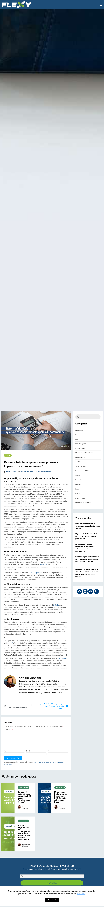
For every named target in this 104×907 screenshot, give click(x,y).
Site (49, 751)
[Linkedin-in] (96, 591)
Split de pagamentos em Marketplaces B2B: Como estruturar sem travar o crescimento (24, 832)
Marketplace (80, 457)
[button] (101, 5)
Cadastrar (52, 882)
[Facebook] (79, 591)
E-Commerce (80, 498)
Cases (77, 493)
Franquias (78, 480)
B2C (76, 439)
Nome (6, 751)
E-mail (28, 751)
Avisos (77, 475)
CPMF (10, 643)
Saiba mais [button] (81, 894)
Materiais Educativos (83, 502)
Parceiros (78, 489)
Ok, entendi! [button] (52, 900)
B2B (76, 435)
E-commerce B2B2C (82, 471)
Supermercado (80, 466)
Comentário (8, 729)
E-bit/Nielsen (62, 658)
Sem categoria (23, 787)
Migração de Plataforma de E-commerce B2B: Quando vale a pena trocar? (60, 797)
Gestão (8, 455)
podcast (78, 484)
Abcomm (43, 564)
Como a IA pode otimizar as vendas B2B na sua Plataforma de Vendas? (24, 797)
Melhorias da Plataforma (84, 453)
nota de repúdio (35, 573)
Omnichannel (80, 448)
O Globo (56, 605)
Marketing (79, 430)
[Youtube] (90, 591)
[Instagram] (85, 591)
